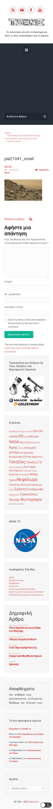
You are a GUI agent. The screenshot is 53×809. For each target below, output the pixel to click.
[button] (46, 805)
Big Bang (13, 431)
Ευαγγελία (13, 729)
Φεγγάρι (14, 499)
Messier (34, 436)
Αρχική (7, 133)
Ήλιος (20, 448)
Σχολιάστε (44, 170)
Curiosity (29, 432)
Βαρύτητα (37, 456)
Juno (26, 436)
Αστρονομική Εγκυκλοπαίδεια (22, 589)
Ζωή (25, 470)
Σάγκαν (11, 490)
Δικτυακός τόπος (13, 307)
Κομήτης (14, 474)
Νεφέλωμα (27, 479)
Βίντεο (27, 456)
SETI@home (14, 583)
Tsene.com (34, 802)
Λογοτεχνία (24, 474)
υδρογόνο (20, 504)
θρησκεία (13, 504)
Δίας (11, 467)
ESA (35, 431)
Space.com (14, 586)
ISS (21, 436)
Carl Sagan (21, 431)
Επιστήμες (30, 466)
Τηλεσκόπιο (28, 494)
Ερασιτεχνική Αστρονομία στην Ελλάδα (26, 592)
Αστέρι (14, 452)
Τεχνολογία (14, 495)
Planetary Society (16, 580)
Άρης (13, 447)
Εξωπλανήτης (18, 467)
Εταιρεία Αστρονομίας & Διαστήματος (26, 595)
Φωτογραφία (31, 499)
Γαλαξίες (32, 462)
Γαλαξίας (17, 461)
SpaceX (37, 443)
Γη (40, 462)
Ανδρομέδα (30, 447)
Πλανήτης (14, 484)
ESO (40, 431)
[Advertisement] (26, 82)
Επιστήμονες (16, 470)
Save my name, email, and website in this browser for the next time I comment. (27, 323)
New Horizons (26, 442)
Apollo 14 (26, 729)
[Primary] (26, 50)
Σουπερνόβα (34, 489)
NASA (14, 441)
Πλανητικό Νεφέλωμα (31, 484)
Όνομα (8, 281)
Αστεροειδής (16, 456)
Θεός (30, 471)
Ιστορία (34, 471)
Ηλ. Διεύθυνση (12, 294)
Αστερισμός (27, 452)
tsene (6, 172)
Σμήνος (20, 489)
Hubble (13, 436)
